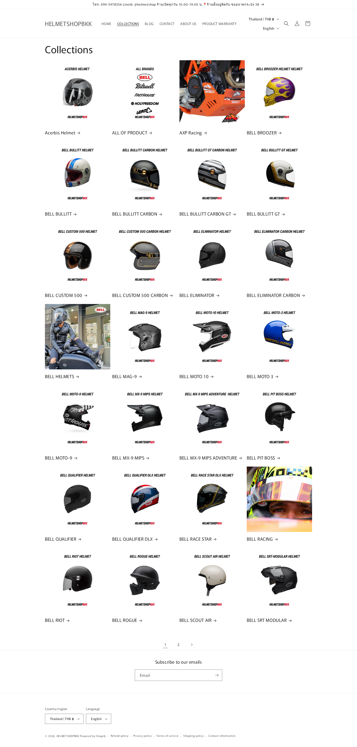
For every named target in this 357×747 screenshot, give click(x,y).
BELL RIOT (55, 620)
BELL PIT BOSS (261, 457)
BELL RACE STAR (195, 539)
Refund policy (119, 736)
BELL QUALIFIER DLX (132, 539)
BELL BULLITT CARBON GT (205, 214)
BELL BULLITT (58, 214)
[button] (286, 23)
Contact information (221, 736)
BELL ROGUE (124, 620)
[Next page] (191, 644)
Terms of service (167, 736)
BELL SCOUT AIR (195, 620)
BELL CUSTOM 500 (63, 295)
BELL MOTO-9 (58, 457)
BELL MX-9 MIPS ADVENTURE (208, 457)
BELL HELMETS (59, 376)
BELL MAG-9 (124, 376)
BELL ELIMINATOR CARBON (273, 295)
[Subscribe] (216, 675)
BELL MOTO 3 (260, 376)
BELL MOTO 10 (194, 376)
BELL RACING (260, 539)
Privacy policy (142, 736)
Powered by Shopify (93, 736)
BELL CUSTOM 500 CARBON (140, 295)
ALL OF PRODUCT (129, 132)
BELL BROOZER (262, 132)
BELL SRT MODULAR (267, 620)
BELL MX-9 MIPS (128, 457)
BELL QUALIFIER (60, 539)
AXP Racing (190, 132)
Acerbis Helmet (60, 132)
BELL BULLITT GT (263, 214)
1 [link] (165, 644)
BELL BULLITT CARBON (134, 214)
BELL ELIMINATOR (196, 295)
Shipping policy (193, 736)
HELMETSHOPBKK (68, 736)
